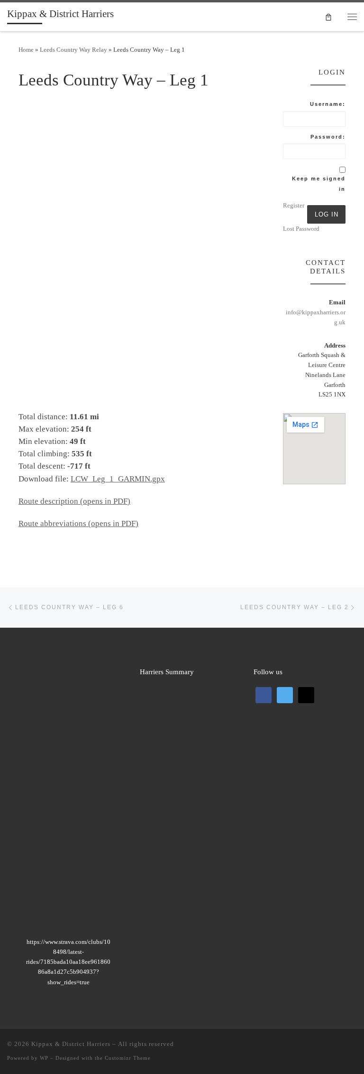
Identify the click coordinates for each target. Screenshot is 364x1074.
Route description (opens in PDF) (74, 501)
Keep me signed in (319, 183)
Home (26, 49)
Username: (328, 104)
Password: (328, 137)
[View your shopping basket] (328, 16)
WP (44, 1058)
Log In (326, 214)
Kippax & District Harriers (70, 1043)
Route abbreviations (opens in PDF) (78, 523)
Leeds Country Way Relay (73, 49)
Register (293, 205)
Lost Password (301, 228)
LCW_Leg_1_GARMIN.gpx (118, 478)
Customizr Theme (128, 1058)
